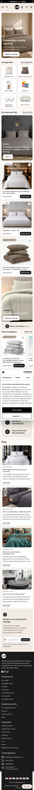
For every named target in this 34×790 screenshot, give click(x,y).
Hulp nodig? (5, 680)
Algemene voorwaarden (12, 785)
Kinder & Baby (6, 732)
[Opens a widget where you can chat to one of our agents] (27, 786)
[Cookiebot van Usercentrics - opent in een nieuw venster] (24, 372)
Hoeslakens (5, 735)
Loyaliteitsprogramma (8, 693)
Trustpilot (17, 774)
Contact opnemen (7, 714)
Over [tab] (28, 377)
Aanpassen (16, 416)
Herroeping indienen (7, 699)
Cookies (18, 787)
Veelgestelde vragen (7, 683)
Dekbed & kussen (7, 738)
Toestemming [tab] (6, 377)
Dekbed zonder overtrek (8, 729)
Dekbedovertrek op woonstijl (10, 747)
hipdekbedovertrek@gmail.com (12, 757)
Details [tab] (17, 377)
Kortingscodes (6, 696)
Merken (4, 744)
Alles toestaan (17, 410)
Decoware (4, 711)
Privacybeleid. (7, 646)
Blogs (3, 717)
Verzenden (5, 686)
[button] (17, 422)
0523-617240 (12, 761)
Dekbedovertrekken (7, 726)
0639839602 (12, 764)
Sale (3, 741)
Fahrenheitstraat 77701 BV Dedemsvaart (12, 768)
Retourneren (5, 689)
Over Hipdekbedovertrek (9, 708)
